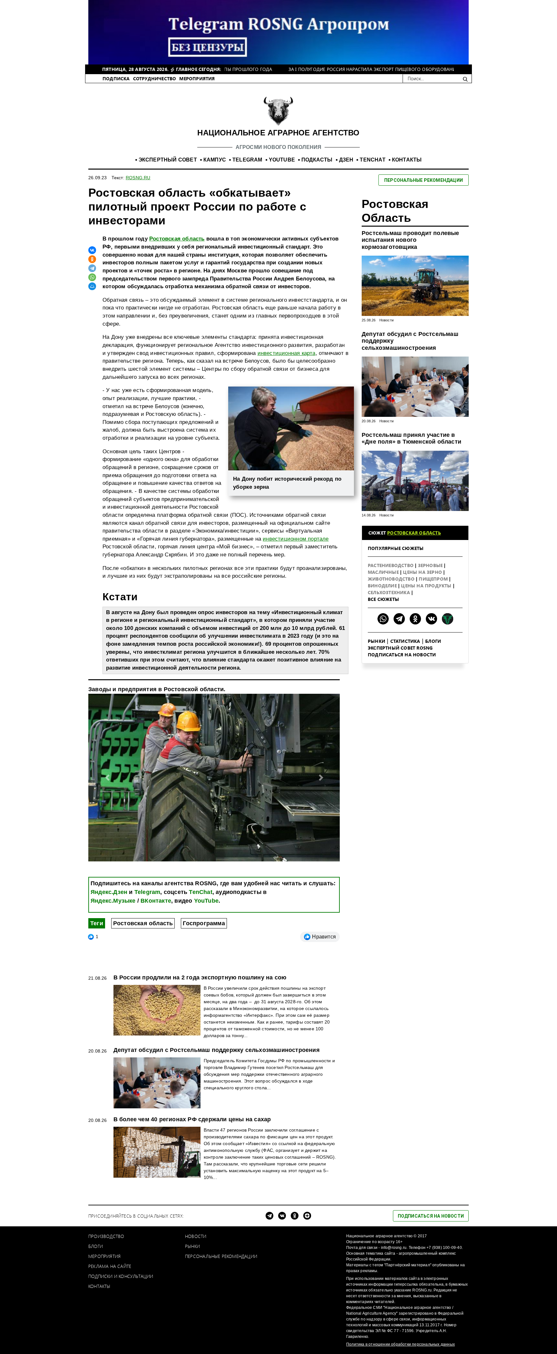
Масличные (384, 572)
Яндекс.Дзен (109, 892)
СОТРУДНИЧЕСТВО (154, 78)
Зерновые (431, 565)
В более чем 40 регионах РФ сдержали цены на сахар (192, 1119)
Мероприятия (104, 1256)
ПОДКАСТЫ (317, 159)
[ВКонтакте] (92, 250)
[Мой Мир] (92, 286)
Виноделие (383, 586)
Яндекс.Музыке (113, 901)
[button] (107, 777)
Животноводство (392, 579)
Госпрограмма (204, 923)
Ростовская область (177, 239)
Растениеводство (391, 565)
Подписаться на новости (402, 655)
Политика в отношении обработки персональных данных (400, 1344)
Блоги (433, 641)
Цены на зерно (423, 572)
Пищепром (434, 579)
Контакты (99, 1286)
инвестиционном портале (295, 539)
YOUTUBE (282, 159)
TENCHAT (372, 159)
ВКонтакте (156, 901)
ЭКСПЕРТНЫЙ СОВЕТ (168, 159)
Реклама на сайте (109, 1266)
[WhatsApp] (92, 277)
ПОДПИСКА (116, 78)
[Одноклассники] (92, 259)
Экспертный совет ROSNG (400, 648)
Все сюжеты (383, 599)
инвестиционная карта (287, 353)
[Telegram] (92, 268)
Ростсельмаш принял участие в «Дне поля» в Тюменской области (411, 438)
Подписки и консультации (120, 1276)
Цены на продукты (427, 586)
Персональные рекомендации (221, 1256)
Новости (386, 320)
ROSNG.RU (138, 177)
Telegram (147, 892)
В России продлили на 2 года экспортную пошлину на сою (200, 977)
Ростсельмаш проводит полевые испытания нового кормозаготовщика (410, 240)
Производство (106, 1236)
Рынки (376, 641)
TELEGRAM (247, 159)
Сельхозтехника (389, 592)
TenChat (200, 892)
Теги (96, 923)
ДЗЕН (346, 159)
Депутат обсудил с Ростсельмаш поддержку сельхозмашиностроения (410, 341)
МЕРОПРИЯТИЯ (197, 78)
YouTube (206, 901)
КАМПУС (214, 159)
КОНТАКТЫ (407, 159)
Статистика (405, 641)
